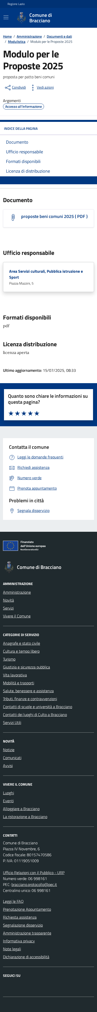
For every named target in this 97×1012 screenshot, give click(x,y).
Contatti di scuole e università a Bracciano (37, 707)
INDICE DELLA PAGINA (21, 128)
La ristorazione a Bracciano (25, 817)
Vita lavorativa (15, 675)
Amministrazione (17, 592)
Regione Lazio (16, 4)
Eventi (8, 801)
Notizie (8, 750)
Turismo (9, 659)
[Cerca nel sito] (84, 18)
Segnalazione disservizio (23, 925)
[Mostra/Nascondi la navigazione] (6, 17)
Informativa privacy (19, 941)
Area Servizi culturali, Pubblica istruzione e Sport (46, 274)
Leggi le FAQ (13, 901)
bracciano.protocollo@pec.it (34, 884)
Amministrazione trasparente (27, 933)
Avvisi (8, 766)
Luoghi (8, 793)
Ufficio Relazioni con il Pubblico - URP (33, 873)
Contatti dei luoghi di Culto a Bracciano (35, 715)
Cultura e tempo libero (21, 651)
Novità (8, 600)
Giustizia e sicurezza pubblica (26, 667)
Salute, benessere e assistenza (28, 691)
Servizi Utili (12, 722)
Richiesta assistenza (20, 917)
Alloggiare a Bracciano (21, 809)
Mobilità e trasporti (18, 683)
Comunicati (12, 758)
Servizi (8, 608)
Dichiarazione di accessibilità (26, 957)
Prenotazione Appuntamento (27, 909)
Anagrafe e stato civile (21, 643)
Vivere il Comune (17, 616)
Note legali (12, 949)
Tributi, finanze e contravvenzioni (30, 699)
